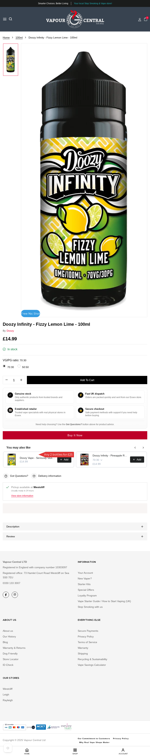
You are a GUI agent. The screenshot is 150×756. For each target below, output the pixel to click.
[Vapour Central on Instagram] (15, 595)
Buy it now (75, 435)
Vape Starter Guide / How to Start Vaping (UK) (104, 601)
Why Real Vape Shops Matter (94, 742)
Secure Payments (88, 630)
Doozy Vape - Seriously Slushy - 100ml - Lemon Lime (37, 457)
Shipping (83, 653)
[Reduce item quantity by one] (6, 380)
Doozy (10, 330)
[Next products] (143, 447)
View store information (22, 495)
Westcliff (7, 688)
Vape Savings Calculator (92, 664)
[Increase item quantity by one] (21, 380)
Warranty (83, 647)
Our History (9, 636)
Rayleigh (8, 700)
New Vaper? (85, 578)
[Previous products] (135, 447)
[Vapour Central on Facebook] (6, 595)
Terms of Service (87, 642)
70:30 (10, 367)
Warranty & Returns (14, 647)
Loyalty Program (87, 595)
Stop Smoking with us (90, 606)
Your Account (85, 572)
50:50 (25, 367)
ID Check (8, 664)
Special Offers (86, 589)
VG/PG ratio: (14, 360)
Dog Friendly (10, 653)
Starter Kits (84, 584)
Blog (5, 642)
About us (8, 630)
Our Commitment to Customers (94, 739)
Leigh (6, 694)
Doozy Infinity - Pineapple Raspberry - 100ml (110, 455)
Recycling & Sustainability (92, 659)
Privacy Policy (86, 636)
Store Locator (10, 659)
